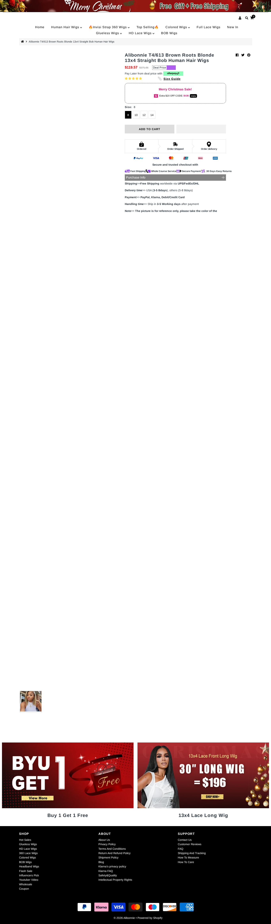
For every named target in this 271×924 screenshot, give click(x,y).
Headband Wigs (29, 866)
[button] (134, 78)
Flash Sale (25, 871)
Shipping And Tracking (192, 853)
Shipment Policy (108, 857)
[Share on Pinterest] (248, 55)
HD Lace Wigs (141, 33)
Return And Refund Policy (114, 853)
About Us (104, 839)
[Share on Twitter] (242, 55)
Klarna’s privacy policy (112, 866)
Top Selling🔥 (147, 27)
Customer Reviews (189, 844)
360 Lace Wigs (28, 853)
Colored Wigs (176, 27)
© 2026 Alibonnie (124, 917)
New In (232, 27)
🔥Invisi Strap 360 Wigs (108, 27)
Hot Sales (25, 839)
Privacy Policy (107, 844)
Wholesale (25, 884)
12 (144, 115)
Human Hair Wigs (65, 27)
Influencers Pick (29, 875)
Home (39, 27)
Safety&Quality (107, 875)
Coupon (24, 888)
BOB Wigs (169, 33)
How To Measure (188, 857)
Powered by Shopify (149, 917)
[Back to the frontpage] (23, 41)
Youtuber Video (28, 879)
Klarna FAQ (105, 871)
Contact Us (185, 839)
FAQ (180, 848)
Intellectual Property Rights (115, 879)
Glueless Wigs (108, 33)
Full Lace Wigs (208, 27)
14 (152, 115)
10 (136, 115)
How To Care (186, 862)
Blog (101, 862)
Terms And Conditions (112, 848)
